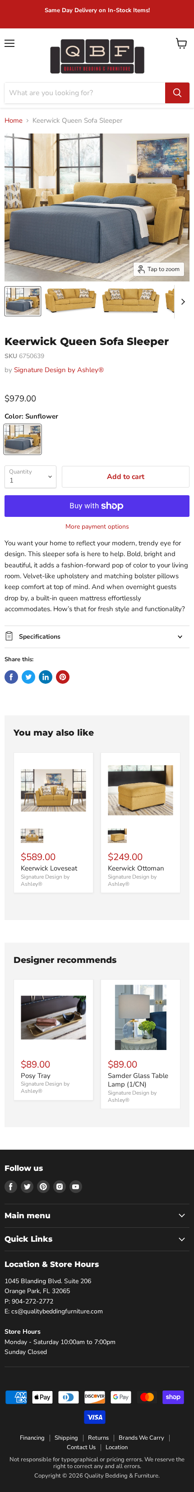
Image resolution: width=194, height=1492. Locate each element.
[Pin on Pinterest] (62, 677)
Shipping (66, 1438)
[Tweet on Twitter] (28, 677)
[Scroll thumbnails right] (181, 301)
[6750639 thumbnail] (23, 301)
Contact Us (81, 1447)
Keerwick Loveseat (49, 868)
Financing (32, 1438)
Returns (98, 1438)
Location (117, 1447)
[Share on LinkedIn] (45, 677)
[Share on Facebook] (11, 677)
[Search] (177, 93)
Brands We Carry (141, 1438)
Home (14, 120)
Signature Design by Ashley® (59, 369)
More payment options (97, 526)
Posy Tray (36, 1075)
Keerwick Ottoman (136, 868)
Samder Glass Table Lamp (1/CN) (138, 1080)
